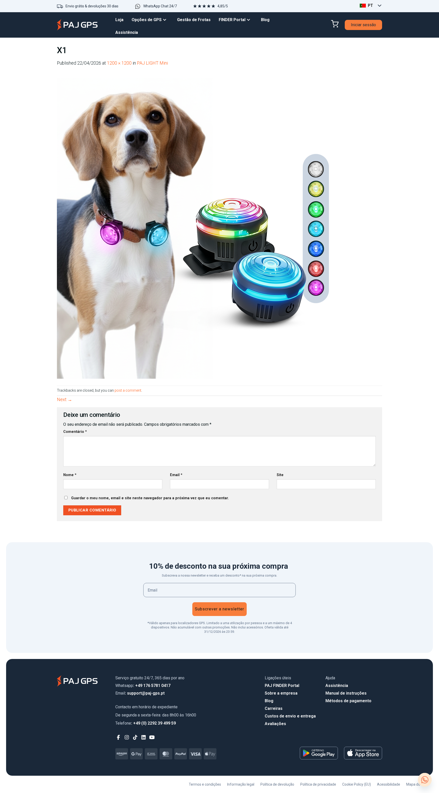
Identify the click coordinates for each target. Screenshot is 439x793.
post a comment (128, 390)
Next (64, 399)
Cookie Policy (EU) (356, 784)
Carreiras (274, 708)
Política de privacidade (318, 784)
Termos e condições (205, 784)
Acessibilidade (388, 784)
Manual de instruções (346, 693)
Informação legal (240, 784)
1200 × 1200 (119, 63)
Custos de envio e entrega (290, 716)
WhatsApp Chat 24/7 (160, 6)
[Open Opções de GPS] (166, 19)
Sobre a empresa (281, 693)
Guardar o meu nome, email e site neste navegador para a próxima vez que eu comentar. (150, 498)
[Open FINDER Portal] (250, 19)
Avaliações (275, 723)
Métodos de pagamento (348, 700)
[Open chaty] (425, 780)
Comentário (75, 432)
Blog (269, 700)
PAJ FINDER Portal (282, 685)
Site (280, 475)
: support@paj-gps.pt (140, 693)
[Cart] (335, 24)
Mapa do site (416, 784)
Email (176, 475)
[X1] (209, 225)
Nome (69, 475)
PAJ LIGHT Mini (152, 63)
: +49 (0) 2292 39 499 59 (145, 723)
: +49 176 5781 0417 (142, 685)
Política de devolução (277, 784)
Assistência (336, 685)
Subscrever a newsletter (219, 609)
